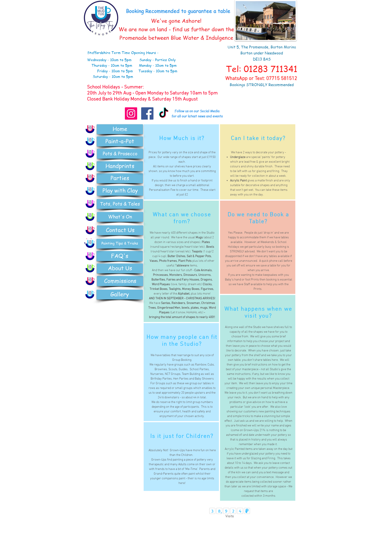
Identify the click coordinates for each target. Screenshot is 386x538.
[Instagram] (131, 113)
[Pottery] (90, 154)
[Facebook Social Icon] (147, 113)
